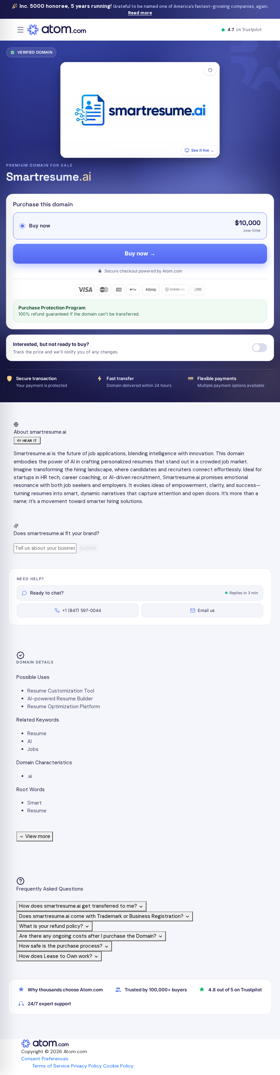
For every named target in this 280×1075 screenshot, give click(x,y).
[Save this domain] (210, 70)
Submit (88, 548)
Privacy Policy (86, 1066)
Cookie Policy (118, 1066)
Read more (140, 13)
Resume (36, 733)
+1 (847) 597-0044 (81, 610)
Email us (206, 610)
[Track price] (259, 347)
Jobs (33, 749)
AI (29, 741)
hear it (30, 440)
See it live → (202, 150)
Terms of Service (51, 1066)
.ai (29, 776)
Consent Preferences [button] (44, 1059)
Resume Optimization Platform (63, 706)
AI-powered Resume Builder (60, 698)
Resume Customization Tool (60, 690)
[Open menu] (20, 30)
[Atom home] (56, 29)
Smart (34, 802)
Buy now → (140, 253)
